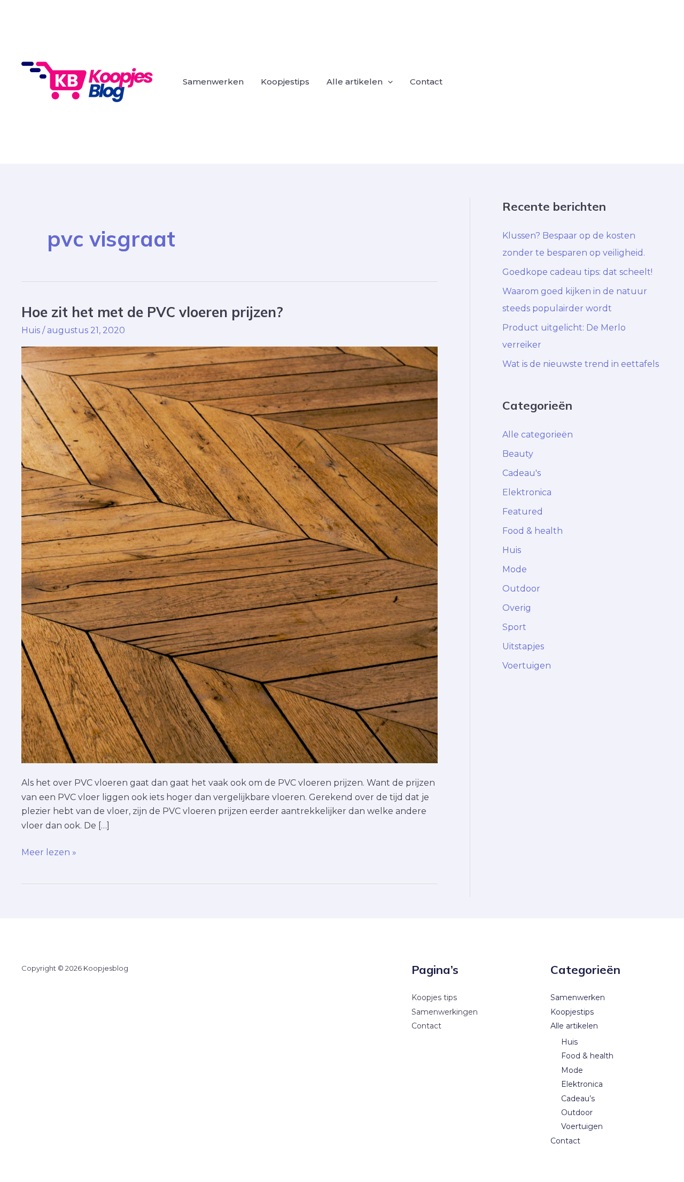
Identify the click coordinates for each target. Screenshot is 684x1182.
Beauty (517, 454)
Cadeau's (521, 473)
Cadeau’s (578, 1098)
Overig (516, 608)
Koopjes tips (434, 997)
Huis (30, 330)
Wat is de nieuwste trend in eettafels (580, 364)
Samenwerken (213, 81)
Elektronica (526, 492)
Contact (426, 81)
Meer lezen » (48, 851)
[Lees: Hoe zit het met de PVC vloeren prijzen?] (229, 554)
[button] (388, 82)
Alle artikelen (355, 81)
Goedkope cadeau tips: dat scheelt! (577, 272)
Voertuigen (526, 666)
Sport (514, 627)
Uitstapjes (523, 646)
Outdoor (521, 589)
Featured (522, 511)
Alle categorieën (537, 434)
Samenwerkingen (444, 1012)
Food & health (532, 531)
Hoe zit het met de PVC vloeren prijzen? (152, 312)
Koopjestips (285, 81)
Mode (514, 569)
